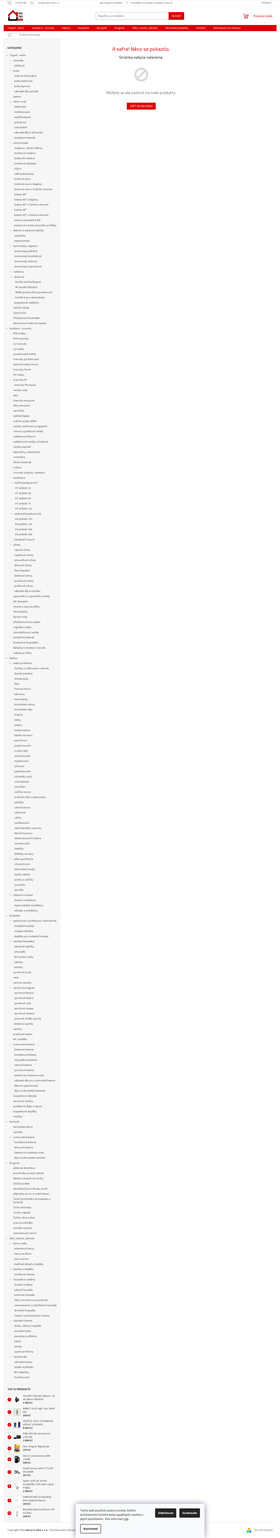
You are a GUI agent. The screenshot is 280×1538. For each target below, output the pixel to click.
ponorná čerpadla (24, 1295)
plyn (15, 395)
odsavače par (22, 864)
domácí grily (21, 679)
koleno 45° (20, 210)
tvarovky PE (20, 380)
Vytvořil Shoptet (263, 1530)
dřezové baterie (23, 1147)
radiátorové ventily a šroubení (30, 442)
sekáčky (19, 802)
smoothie (19, 787)
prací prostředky (23, 1223)
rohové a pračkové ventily (28, 431)
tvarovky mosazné (24, 401)
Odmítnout (165, 1513)
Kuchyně (14, 1122)
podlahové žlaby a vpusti (27, 1106)
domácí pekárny (23, 674)
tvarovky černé (22, 370)
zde (126, 1519)
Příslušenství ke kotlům (26, 318)
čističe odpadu (21, 1213)
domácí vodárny (23, 1285)
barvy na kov (21, 1259)
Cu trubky (18, 349)
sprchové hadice (23, 998)
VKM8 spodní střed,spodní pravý (34, 292)
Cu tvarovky (20, 344)
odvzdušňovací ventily (26, 632)
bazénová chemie (24, 1274)
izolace (17, 467)
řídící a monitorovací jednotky (31, 1300)
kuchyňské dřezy (23, 1127)
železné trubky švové (25, 364)
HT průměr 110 (23, 509)
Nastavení (91, 1529)
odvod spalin (20, 143)
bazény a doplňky (23, 1269)
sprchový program (24, 988)
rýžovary (19, 766)
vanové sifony (22, 550)
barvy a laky (20, 1243)
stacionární (20, 127)
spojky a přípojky (24, 1367)
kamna (17, 97)
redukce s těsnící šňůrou (28, 148)
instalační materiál (24, 138)
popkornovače (22, 746)
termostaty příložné (25, 251)
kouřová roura (22, 179)
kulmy (17, 720)
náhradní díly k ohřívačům (28, 133)
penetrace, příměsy (25, 1336)
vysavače (19, 885)
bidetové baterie (24, 1050)
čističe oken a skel (24, 1218)
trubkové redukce (24, 158)
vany (16, 978)
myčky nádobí (22, 874)
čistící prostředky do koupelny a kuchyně (31, 1200)
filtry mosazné (21, 406)
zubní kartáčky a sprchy (27, 828)
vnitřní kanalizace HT (26, 483)
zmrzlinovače (22, 844)
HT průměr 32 (23, 488)
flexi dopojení (22, 571)
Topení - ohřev (17, 55)
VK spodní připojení (26, 287)
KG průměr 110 (23, 519)
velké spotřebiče (23, 859)
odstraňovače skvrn (24, 1233)
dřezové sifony (23, 565)
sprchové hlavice (24, 993)
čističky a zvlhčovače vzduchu (31, 668)
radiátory (18, 272)
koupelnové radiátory (26, 303)
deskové (19, 277)
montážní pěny (22, 1331)
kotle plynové (22, 86)
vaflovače (20, 813)
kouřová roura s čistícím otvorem (33, 189)
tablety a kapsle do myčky (28, 1178)
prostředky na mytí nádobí (28, 1173)
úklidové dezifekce (24, 1168)
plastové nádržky (24, 947)
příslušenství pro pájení (26, 622)
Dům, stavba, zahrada (21, 1238)
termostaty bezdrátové (28, 256)
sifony (16, 545)
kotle (16, 71)
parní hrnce (20, 740)
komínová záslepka (25, 164)
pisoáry (18, 967)
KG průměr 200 (23, 534)
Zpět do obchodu (141, 106)
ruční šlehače (21, 782)
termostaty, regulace (25, 246)
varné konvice (22, 808)
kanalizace (19, 478)
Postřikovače (22, 1377)
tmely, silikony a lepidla (27, 1326)
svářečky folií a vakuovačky (30, 797)
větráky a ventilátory (26, 911)
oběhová (19, 66)
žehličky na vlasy (23, 854)
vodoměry (19, 457)
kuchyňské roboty (24, 705)
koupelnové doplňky (25, 1112)
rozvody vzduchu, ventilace (29, 473)
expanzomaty (22, 241)
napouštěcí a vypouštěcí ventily (31, 596)
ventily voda (20, 390)
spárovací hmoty (23, 1352)
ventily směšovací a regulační (30, 426)
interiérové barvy (24, 1249)
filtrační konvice (23, 833)
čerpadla (18, 60)
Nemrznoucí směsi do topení (29, 323)
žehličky (19, 849)
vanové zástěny (22, 983)
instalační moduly (24, 926)
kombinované (22, 112)
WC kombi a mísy (23, 957)
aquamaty (20, 236)
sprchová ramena (24, 1013)
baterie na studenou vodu (29, 1075)
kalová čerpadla (23, 1290)
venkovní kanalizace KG (27, 514)
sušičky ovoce (22, 792)
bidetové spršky (23, 1024)
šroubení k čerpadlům (25, 643)
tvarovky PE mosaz (25, 385)
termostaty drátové (25, 261)
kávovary (19, 694)
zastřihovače (21, 823)
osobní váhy (21, 751)
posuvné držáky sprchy (27, 1019)
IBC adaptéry (21, 1372)
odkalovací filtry (22, 653)
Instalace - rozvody (20, 328)
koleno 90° (20, 194)
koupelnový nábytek (25, 1096)
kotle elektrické (23, 81)
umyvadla (19, 952)
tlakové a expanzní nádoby (28, 230)
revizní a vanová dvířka (26, 607)
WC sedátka (20, 1039)
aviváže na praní (22, 1228)
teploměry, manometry (26, 452)
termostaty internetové (28, 267)
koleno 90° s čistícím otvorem (31, 205)
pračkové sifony (23, 586)
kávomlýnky (21, 699)
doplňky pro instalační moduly (31, 936)
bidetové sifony (23, 576)
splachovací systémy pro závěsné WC (35, 921)
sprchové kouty (22, 972)
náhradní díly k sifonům (27, 591)
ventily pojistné (22, 447)
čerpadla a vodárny (24, 1280)
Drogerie (14, 1163)
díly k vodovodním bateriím (29, 1091)
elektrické (20, 107)
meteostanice (22, 730)
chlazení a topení (23, 895)
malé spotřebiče (22, 663)
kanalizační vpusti (24, 540)
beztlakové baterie (25, 1055)
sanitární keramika (23, 941)
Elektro (13, 658)
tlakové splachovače (26, 1086)
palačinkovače (22, 771)
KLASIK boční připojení (28, 282)
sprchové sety (22, 1003)
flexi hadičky (20, 612)
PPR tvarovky (21, 339)
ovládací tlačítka (23, 931)
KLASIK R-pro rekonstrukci (30, 298)
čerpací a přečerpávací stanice (32, 1316)
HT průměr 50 (23, 498)
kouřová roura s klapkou (28, 184)
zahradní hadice (23, 1362)
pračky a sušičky (23, 880)
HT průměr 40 (23, 493)
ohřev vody (19, 102)
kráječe (18, 715)
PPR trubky (19, 333)
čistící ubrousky (22, 1207)
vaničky (17, 1029)
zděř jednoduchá (24, 174)
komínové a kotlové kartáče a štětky (35, 225)
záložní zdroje (21, 308)
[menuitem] (16, 28)
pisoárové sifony (24, 581)
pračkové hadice (23, 1034)
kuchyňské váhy (23, 710)
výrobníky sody (23, 777)
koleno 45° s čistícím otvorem (31, 215)
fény (16, 684)
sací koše (18, 411)
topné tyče (19, 313)
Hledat (176, 15)
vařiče (17, 818)
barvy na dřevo (23, 1254)
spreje (18, 1346)
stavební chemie (22, 1321)
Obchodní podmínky (111, 3)
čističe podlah (21, 1184)
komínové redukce (25, 153)
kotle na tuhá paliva (25, 76)
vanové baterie (23, 1065)
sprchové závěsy (23, 1101)
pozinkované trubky (24, 354)
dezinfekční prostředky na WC (30, 1189)
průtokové (20, 122)
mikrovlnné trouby (24, 869)
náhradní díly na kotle (26, 91)
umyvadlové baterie (25, 1060)
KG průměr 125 (23, 524)
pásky (17, 1341)
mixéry (18, 725)
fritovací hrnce (22, 689)
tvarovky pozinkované (26, 359)
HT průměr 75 (23, 504)
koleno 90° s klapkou (26, 200)
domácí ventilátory (25, 900)
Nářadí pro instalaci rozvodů (29, 648)
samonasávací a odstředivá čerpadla (35, 1305)
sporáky (19, 890)
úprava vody (20, 617)
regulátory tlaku (22, 627)
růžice (17, 169)
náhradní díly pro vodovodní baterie (34, 1081)
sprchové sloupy (23, 1008)
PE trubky (18, 375)
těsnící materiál (22, 462)
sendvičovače (22, 756)
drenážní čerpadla (24, 1310)
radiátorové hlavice (24, 437)
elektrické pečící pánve (27, 838)
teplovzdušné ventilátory (28, 905)
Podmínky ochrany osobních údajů (152, 3)
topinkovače (21, 761)
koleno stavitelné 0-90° (27, 220)
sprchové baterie (24, 1070)
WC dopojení (20, 601)
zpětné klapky (21, 416)
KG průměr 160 (23, 529)
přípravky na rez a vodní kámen (31, 1194)
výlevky (18, 962)
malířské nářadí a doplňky (28, 1264)
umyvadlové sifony (25, 560)
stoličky (17, 1117)
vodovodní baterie (24, 1044)
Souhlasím (189, 1513)
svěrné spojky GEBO (25, 421)
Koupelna (14, 916)
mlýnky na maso (23, 735)
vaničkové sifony (24, 555)
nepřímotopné (22, 117)
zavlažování (20, 1357)
